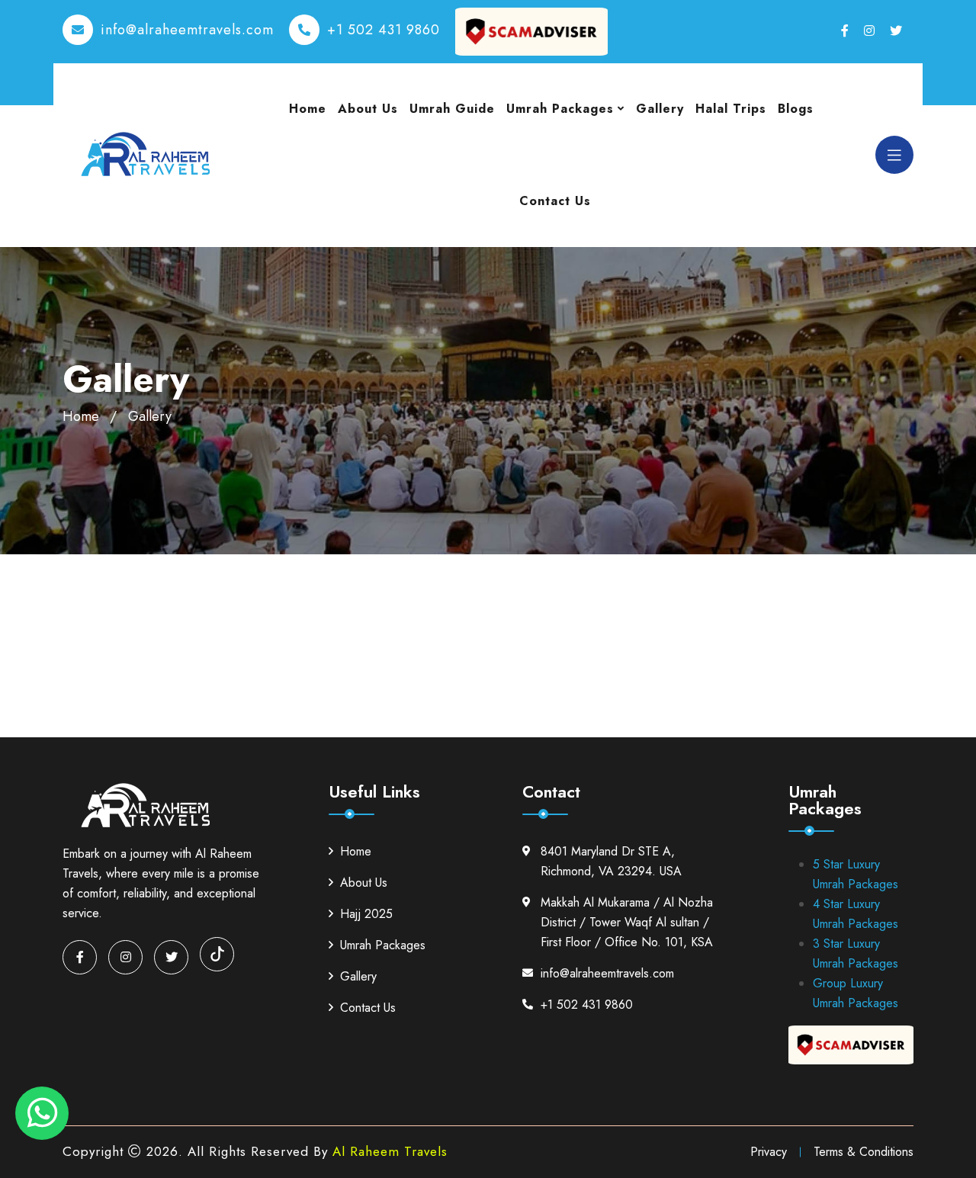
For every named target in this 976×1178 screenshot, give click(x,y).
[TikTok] (217, 954)
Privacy (768, 1151)
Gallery (660, 108)
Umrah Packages (560, 108)
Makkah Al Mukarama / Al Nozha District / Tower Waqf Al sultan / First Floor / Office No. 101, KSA (627, 922)
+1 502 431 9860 (383, 30)
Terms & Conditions (863, 1151)
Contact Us (555, 201)
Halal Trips (730, 108)
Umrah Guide (452, 108)
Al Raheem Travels (390, 1151)
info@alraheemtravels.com (187, 30)
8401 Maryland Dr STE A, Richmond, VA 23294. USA (611, 861)
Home (307, 108)
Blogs (796, 108)
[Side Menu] (894, 155)
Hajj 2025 (366, 914)
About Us (368, 108)
